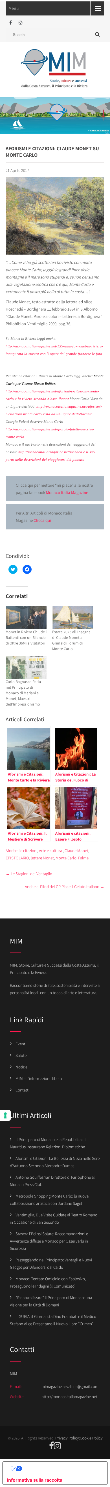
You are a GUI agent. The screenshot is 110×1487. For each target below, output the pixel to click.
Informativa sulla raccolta (34, 1480)
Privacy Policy (67, 1438)
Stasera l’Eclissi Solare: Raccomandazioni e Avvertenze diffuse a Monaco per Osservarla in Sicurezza (49, 1241)
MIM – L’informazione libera (39, 1078)
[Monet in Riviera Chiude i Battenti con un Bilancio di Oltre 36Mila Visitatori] (26, 617)
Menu (13, 8)
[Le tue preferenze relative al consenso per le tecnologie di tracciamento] (5, 1115)
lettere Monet (42, 858)
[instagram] (20, 23)
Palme (83, 858)
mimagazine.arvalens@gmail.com (69, 1386)
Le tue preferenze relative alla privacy (60, 1468)
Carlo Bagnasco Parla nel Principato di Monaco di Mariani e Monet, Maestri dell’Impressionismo (23, 693)
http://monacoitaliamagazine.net (69, 1396)
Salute (21, 1055)
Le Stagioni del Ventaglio (29, 873)
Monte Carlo (66, 858)
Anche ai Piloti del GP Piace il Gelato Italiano (64, 886)
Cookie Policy (91, 1438)
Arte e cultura (50, 850)
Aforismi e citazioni (21, 850)
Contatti (22, 1090)
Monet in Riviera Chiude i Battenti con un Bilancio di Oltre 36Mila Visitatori (26, 637)
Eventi (21, 1043)
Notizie (21, 1067)
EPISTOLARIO (17, 858)
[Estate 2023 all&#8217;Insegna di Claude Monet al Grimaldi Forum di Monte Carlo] (72, 617)
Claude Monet (76, 850)
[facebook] (11, 23)
